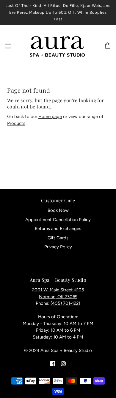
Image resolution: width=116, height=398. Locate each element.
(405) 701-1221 (65, 303)
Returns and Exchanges (58, 228)
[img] (52, 363)
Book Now (58, 210)
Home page (50, 116)
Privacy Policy (58, 246)
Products (16, 123)
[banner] (57, 45)
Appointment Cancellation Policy (58, 219)
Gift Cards (58, 238)
